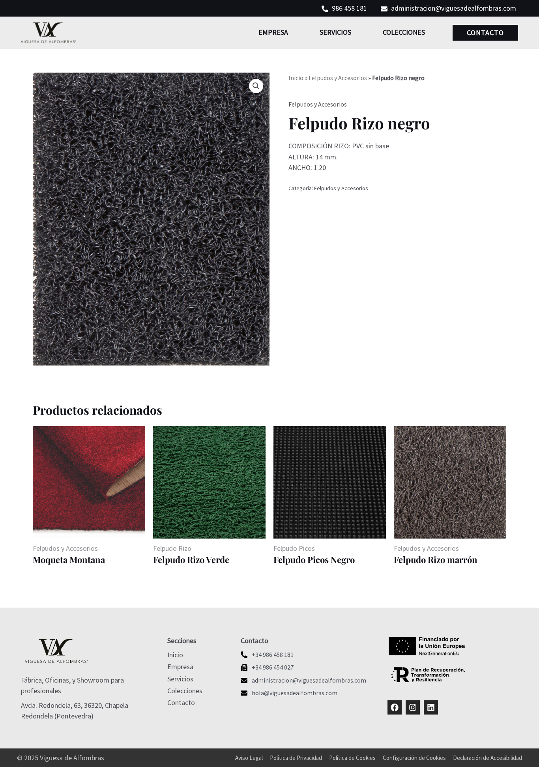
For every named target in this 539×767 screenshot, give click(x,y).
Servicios (335, 32)
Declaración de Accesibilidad (487, 757)
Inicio (295, 78)
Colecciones (404, 32)
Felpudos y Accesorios (338, 78)
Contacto (485, 32)
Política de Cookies (352, 757)
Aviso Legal (249, 757)
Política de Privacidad (296, 757)
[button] (256, 86)
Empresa (273, 32)
